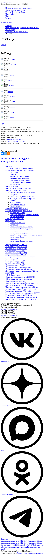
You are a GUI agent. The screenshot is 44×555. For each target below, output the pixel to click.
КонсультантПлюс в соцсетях (21, 241)
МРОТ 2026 (10, 273)
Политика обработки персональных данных (22, 546)
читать (12, 59)
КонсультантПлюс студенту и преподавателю (21, 230)
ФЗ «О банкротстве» (13, 275)
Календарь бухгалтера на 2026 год (18, 295)
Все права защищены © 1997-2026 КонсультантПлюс (21, 541)
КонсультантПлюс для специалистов (19, 170)
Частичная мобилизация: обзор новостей (21, 297)
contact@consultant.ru (9, 309)
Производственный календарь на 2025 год (21, 271)
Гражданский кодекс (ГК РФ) (16, 245)
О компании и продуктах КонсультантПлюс (22, 28)
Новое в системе (11, 186)
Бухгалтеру (14, 172)
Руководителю (15, 184)
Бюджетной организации (19, 178)
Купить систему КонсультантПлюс (18, 211)
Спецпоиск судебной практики (22, 197)
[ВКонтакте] (2, 153)
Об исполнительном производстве (18, 279)
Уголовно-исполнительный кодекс (18, 267)
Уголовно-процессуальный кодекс (18, 269)
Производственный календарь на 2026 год (21, 287)
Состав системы (16, 207)
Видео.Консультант (17, 205)
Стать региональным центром (21, 227)
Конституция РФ (12, 259)
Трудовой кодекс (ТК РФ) (15, 251)
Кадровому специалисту (19, 176)
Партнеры (14, 225)
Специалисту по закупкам (20, 180)
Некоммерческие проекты (20, 233)
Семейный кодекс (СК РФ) (15, 265)
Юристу (13, 174)
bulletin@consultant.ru (14, 139)
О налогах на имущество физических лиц (21, 283)
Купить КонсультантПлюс (15, 12)
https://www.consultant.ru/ (17, 141)
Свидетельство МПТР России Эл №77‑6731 (18, 545)
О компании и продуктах (15, 10)
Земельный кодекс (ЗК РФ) (15, 261)
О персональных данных (15, 281)
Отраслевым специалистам (20, 182)
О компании (10, 221)
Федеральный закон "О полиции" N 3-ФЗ (21, 289)
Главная (8, 26)
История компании (17, 223)
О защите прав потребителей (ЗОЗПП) (20, 277)
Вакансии (9, 18)
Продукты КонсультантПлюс (16, 190)
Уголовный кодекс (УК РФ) (16, 253)
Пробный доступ (12, 14)
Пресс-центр (10, 30)
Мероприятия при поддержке (21, 168)
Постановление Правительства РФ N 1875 (21, 299)
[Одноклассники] (8, 153)
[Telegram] (5, 153)
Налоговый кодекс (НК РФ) (16, 249)
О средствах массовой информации (19, 285)
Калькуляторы (15, 203)
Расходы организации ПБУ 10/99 (18, 291)
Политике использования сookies (30, 553)
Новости (8, 16)
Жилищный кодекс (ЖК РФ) (16, 247)
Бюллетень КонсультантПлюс (16, 32)
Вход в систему (7, 2)
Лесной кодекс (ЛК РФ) (14, 263)
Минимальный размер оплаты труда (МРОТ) (22, 293)
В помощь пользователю (14, 219)
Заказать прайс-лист (17, 213)
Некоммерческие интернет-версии (18, 8)
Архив (3, 45)
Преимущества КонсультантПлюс (18, 188)
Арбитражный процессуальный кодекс (20, 257)
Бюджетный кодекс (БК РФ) (16, 255)
